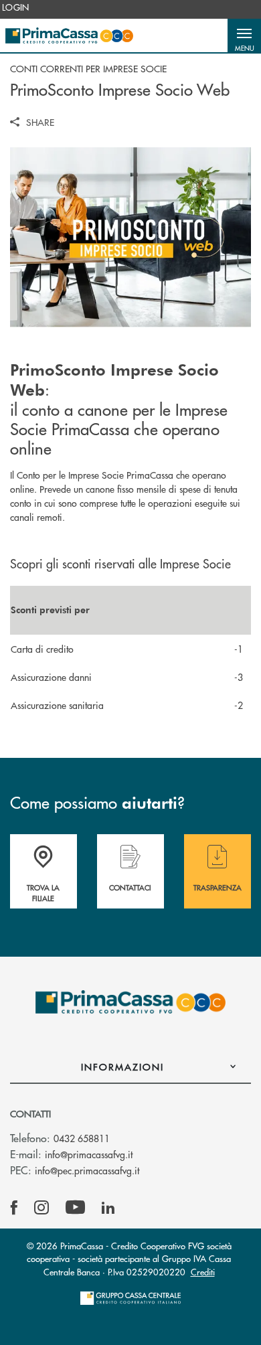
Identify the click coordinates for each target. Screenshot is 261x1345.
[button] (244, 35)
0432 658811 (82, 1138)
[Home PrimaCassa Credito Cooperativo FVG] (69, 35)
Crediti (203, 1271)
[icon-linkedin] (108, 1207)
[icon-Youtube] (75, 1207)
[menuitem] (15, 7)
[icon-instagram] (41, 1207)
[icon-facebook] (14, 1207)
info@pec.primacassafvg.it (87, 1170)
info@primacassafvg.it (89, 1154)
